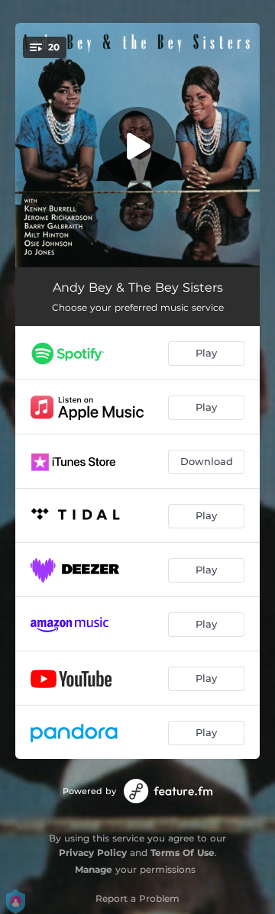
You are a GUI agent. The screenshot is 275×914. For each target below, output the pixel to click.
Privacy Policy (93, 852)
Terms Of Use (182, 852)
